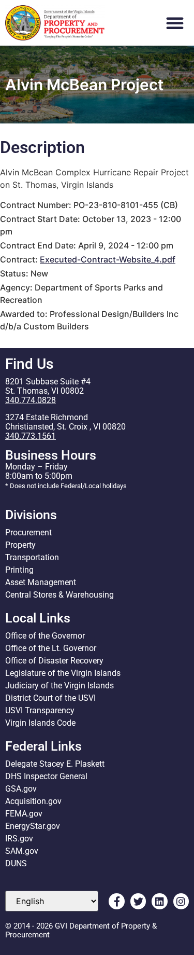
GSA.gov (21, 789)
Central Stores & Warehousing (59, 595)
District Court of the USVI (50, 698)
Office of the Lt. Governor (50, 648)
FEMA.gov (23, 814)
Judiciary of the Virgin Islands (59, 685)
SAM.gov (21, 851)
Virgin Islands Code (40, 723)
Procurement (28, 532)
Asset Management (40, 582)
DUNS (16, 863)
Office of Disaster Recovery (54, 661)
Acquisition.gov (33, 801)
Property (20, 545)
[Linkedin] (159, 901)
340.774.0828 (30, 400)
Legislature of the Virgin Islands (63, 673)
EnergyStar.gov (32, 826)
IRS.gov (19, 838)
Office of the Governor (45, 636)
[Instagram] (181, 901)
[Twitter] (138, 901)
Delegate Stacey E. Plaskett (55, 764)
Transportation (32, 557)
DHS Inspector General (46, 776)
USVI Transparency (39, 710)
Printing (19, 570)
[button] (175, 23)
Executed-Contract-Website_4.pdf (107, 259)
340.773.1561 (30, 436)
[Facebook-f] (116, 901)
